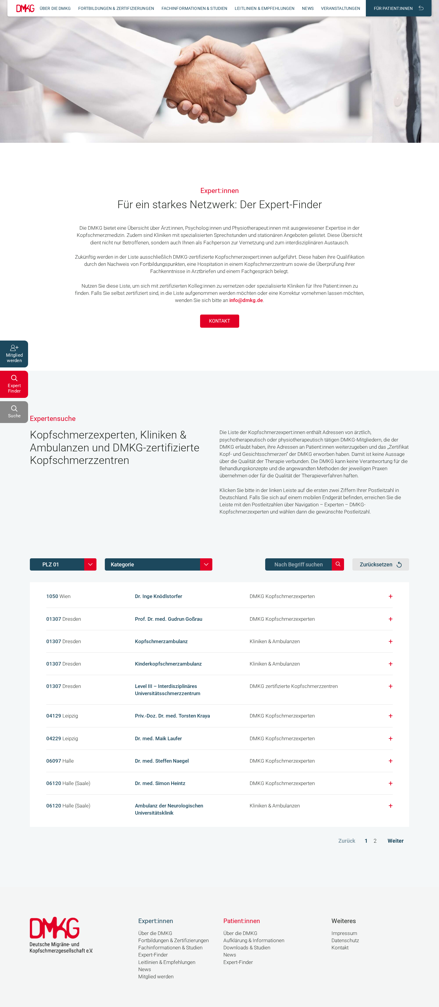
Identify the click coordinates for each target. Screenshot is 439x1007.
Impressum (344, 933)
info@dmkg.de (246, 300)
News (308, 8)
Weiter (396, 841)
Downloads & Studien (246, 948)
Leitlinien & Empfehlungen (265, 8)
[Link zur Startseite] (25, 8)
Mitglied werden (156, 977)
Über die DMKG (55, 8)
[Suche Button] (338, 564)
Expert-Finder (153, 955)
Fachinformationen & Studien (195, 8)
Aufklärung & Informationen (253, 940)
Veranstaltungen (340, 8)
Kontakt (219, 321)
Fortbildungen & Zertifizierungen (116, 8)
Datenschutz (345, 940)
